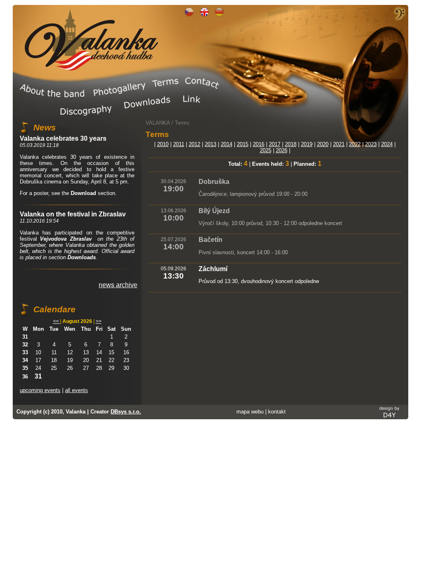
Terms (182, 123)
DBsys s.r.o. (126, 412)
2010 (163, 144)
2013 (210, 144)
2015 (242, 144)
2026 (281, 150)
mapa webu (250, 412)
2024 (387, 144)
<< (56, 321)
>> (99, 321)
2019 (306, 144)
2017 (274, 144)
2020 (322, 144)
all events (76, 390)
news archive (118, 284)
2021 (339, 144)
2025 (265, 150)
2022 (355, 144)
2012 (194, 144)
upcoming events (40, 390)
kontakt (277, 412)
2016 (258, 144)
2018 (290, 144)
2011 (178, 144)
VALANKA (158, 123)
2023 (371, 144)
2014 (226, 144)
